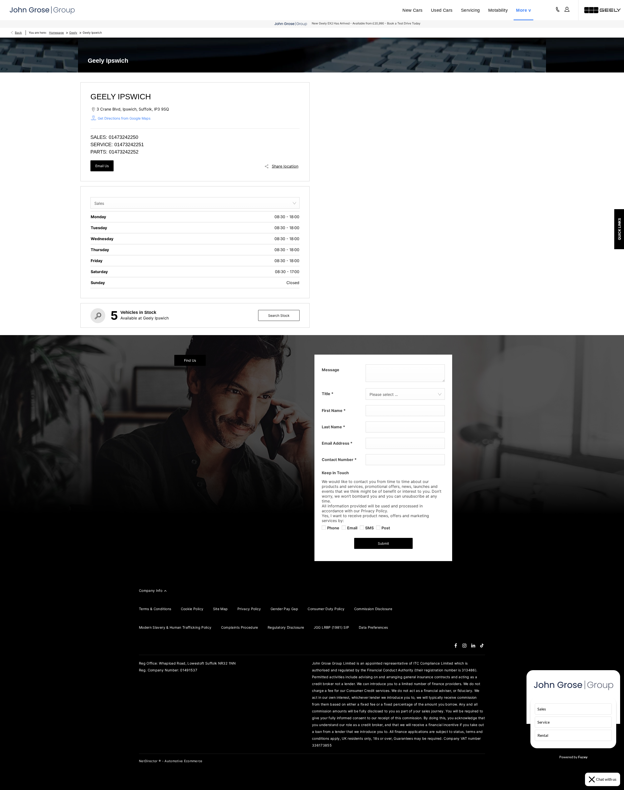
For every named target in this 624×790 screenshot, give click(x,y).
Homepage (56, 32)
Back (18, 32)
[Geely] (602, 10)
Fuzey (582, 757)
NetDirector (149, 761)
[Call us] (557, 10)
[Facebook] (456, 645)
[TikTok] (482, 645)
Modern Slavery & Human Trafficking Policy (175, 627)
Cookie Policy (192, 609)
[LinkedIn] (473, 645)
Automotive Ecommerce (184, 761)
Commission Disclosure (373, 609)
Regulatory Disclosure (286, 627)
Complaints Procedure (239, 627)
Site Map (220, 609)
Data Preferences (373, 627)
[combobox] (195, 203)
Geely (73, 32)
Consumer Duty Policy (326, 609)
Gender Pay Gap (284, 609)
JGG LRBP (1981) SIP (331, 627)
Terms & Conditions (155, 609)
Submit (383, 543)
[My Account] (567, 10)
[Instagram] (464, 645)
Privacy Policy (249, 609)
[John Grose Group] (42, 10)
